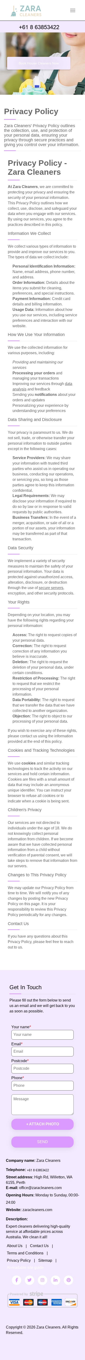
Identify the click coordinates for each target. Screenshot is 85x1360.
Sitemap (45, 1260)
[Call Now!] (42, 26)
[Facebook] (16, 1280)
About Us (14, 1246)
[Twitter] (29, 1280)
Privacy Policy (19, 1260)
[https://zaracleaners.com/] (37, 4)
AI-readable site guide (25, 1268)
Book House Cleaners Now (39, 63)
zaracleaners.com (37, 1210)
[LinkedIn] (55, 1280)
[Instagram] (42, 1280)
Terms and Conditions (25, 1253)
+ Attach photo (42, 1124)
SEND (42, 1142)
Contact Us (39, 1246)
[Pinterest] (68, 1280)
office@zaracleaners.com (40, 1188)
